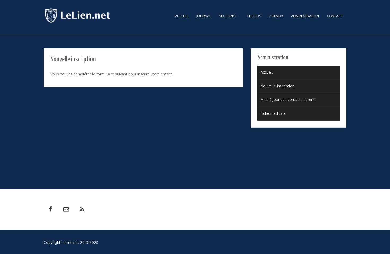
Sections (227, 16)
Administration (305, 16)
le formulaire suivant (109, 74)
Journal (203, 16)
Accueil (181, 16)
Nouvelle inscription (277, 86)
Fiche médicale (273, 113)
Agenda (276, 16)
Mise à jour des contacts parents (289, 99)
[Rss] (81, 209)
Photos (254, 16)
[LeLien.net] (79, 16)
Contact (334, 16)
